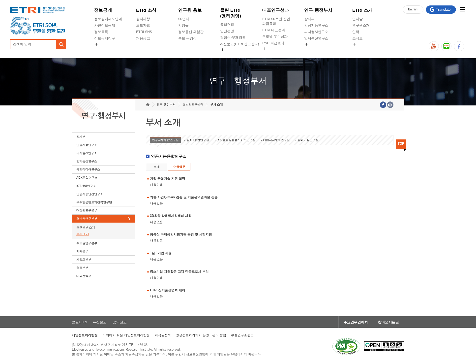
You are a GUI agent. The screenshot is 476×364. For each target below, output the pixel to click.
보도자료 (143, 25)
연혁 (355, 32)
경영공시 (101, 50)
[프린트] (390, 104)
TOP (401, 143)
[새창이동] (346, 346)
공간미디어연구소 (318, 50)
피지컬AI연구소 (316, 32)
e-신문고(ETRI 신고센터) (239, 44)
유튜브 (434, 46)
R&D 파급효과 (273, 43)
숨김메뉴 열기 (96, 44)
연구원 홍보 (190, 10)
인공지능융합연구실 (165, 140)
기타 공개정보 (363, 50)
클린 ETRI (230, 13)
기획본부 (82, 251)
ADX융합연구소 (86, 177)
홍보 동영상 (187, 38)
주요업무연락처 (356, 322)
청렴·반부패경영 (233, 37)
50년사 (183, 19)
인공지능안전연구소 (89, 194)
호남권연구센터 (192, 104)
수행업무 (179, 166)
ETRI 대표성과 (273, 30)
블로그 (446, 46)
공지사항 (143, 19)
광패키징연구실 (308, 140)
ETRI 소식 (146, 10)
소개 (157, 166)
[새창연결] (383, 104)
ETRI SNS (144, 32)
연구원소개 (361, 25)
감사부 (309, 19)
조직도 (357, 38)
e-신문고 (100, 322)
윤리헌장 (227, 25)
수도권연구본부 (86, 243)
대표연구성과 (275, 10)
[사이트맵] (462, 9)
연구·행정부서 (318, 10)
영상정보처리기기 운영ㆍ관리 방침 (201, 335)
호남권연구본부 (86, 218)
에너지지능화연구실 (276, 140)
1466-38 (142, 345)
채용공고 (143, 38)
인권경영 (227, 31)
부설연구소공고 (242, 335)
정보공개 (103, 10)
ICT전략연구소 (86, 186)
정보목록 (101, 32)
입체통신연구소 (316, 38)
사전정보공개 (104, 25)
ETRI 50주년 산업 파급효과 (276, 21)
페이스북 (459, 46)
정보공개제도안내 (108, 19)
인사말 (357, 19)
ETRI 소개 (362, 10)
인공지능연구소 (316, 25)
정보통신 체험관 (191, 32)
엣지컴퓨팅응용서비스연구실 (236, 140)
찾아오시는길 (388, 322)
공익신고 (227, 56)
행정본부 (82, 267)
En (413, 9)
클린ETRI (79, 322)
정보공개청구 (104, 38)
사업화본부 (83, 259)
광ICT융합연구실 (197, 140)
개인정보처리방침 (85, 335)
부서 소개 (82, 234)
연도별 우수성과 (275, 36)
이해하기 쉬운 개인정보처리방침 (126, 335)
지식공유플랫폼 (274, 55)
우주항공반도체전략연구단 (94, 202)
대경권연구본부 (86, 210)
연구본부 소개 (85, 227)
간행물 (183, 25)
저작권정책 (163, 335)
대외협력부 (83, 276)
